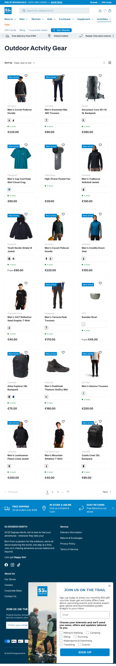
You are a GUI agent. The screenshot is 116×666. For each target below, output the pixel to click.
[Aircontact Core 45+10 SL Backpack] (95, 88)
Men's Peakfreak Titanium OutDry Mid (56, 388)
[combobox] (54, 11)
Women (36, 19)
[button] (110, 10)
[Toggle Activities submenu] (110, 19)
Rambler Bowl (89, 317)
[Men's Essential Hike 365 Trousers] (58, 88)
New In (9, 19)
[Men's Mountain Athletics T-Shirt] (58, 434)
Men (22, 19)
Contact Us (10, 596)
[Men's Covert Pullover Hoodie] (20, 88)
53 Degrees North (18, 653)
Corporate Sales (38, 30)
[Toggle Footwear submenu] (73, 19)
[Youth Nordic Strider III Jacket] (20, 227)
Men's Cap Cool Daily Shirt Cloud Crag (19, 180)
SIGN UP (85, 652)
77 (68, 491)
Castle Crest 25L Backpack (91, 457)
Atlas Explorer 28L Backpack (17, 388)
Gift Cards (106, 2)
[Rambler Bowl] (95, 296)
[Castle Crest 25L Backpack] (95, 434)
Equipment (84, 19)
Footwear (65, 19)
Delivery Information (71, 532)
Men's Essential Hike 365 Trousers (56, 111)
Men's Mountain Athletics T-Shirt (54, 457)
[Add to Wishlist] (26, 75)
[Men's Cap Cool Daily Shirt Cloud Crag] (20, 158)
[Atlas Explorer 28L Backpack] (20, 365)
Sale (7, 24)
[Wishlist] (105, 10)
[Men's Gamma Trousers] (95, 365)
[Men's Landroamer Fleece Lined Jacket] (20, 434)
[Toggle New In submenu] (15, 19)
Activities (102, 19)
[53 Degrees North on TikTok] (19, 565)
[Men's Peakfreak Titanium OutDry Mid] (58, 365)
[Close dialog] (109, 585)
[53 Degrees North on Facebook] (6, 565)
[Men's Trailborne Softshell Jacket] (95, 158)
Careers (9, 585)
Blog (22, 30)
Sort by (8, 62)
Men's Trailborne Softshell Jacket (91, 180)
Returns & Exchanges (71, 538)
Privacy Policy (67, 543)
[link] (25, 492)
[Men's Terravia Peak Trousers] (58, 296)
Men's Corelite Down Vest (93, 249)
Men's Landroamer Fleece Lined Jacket (18, 457)
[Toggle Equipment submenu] (92, 19)
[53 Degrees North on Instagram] (12, 565)
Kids (49, 19)
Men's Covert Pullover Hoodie (19, 111)
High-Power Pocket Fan (57, 178)
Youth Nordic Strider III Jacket (19, 249)
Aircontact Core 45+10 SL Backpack (94, 111)
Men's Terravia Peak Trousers (56, 319)
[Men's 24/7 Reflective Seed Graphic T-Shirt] (20, 296)
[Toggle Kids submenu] (54, 19)
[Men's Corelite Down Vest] (95, 227)
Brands (93, 2)
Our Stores (10, 579)
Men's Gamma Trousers (95, 386)
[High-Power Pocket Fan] (58, 158)
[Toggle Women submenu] (43, 19)
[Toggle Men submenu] (27, 19)
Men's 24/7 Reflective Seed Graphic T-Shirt (19, 319)
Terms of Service (69, 549)
